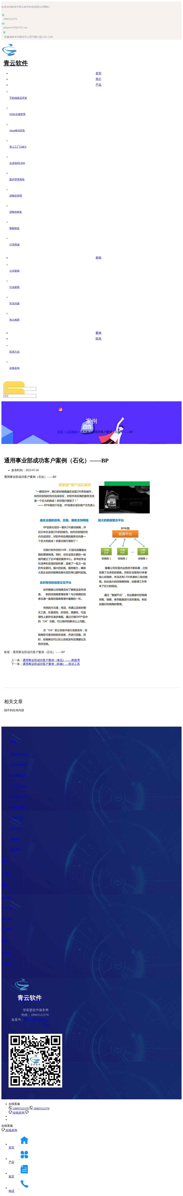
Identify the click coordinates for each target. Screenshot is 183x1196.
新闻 (98, 257)
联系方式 (6, 953)
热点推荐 (6, 929)
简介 (98, 79)
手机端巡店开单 (19, 754)
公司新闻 (6, 897)
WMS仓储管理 (18, 764)
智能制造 (15, 839)
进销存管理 (16, 817)
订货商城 (15, 849)
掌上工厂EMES (18, 786)
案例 (98, 332)
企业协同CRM (18, 796)
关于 (4, 861)
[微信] (35, 1086)
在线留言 (6, 964)
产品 (98, 84)
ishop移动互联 (18, 775)
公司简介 (6, 873)
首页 (98, 73)
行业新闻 (6, 908)
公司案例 (72, 431)
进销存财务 (16, 828)
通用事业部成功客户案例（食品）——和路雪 (51, 660)
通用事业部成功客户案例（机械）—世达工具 (51, 663)
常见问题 (6, 918)
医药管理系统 (17, 807)
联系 (98, 338)
